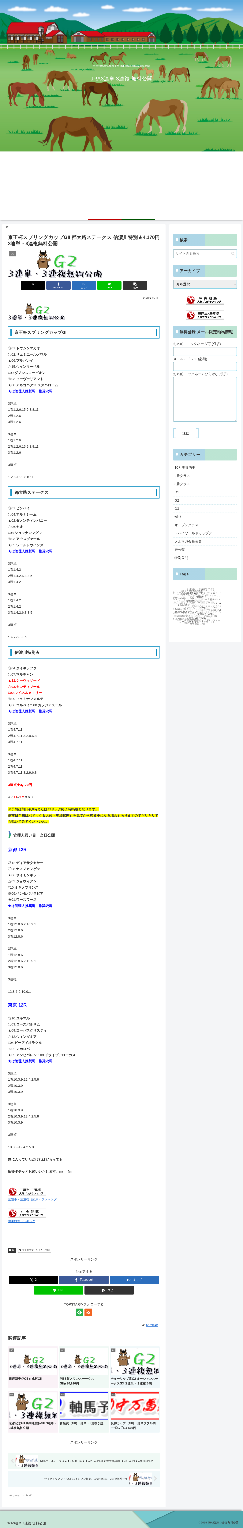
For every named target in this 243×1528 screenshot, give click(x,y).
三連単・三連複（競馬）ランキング (32, 1199)
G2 (13, 1250)
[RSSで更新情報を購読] (88, 1312)
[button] (135, 285)
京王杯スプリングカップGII (36, 1250)
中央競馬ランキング (21, 1221)
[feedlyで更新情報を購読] (79, 1312)
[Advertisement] (121, 179)
